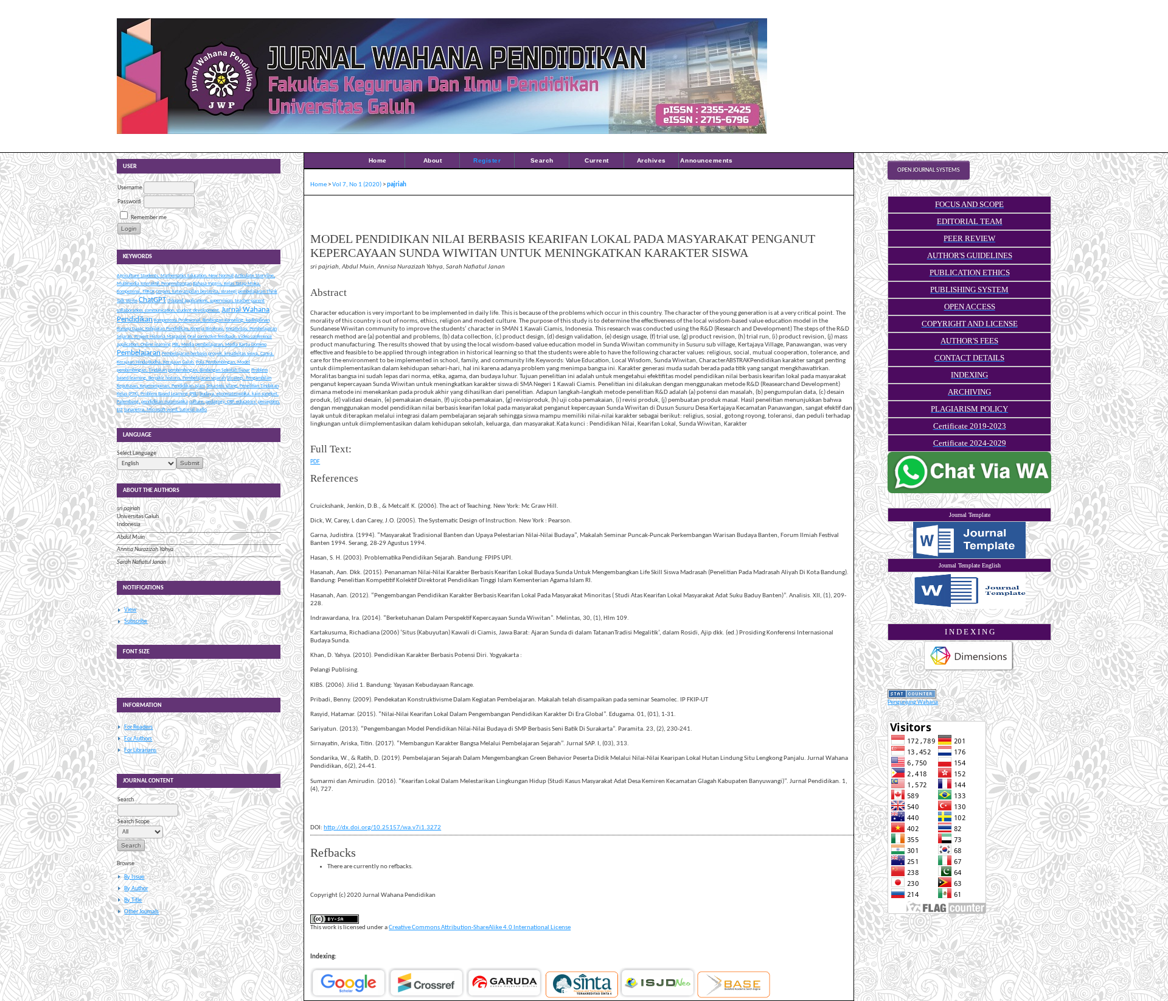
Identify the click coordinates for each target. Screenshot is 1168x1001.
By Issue (134, 877)
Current (597, 160)
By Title (133, 900)
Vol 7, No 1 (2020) (356, 184)
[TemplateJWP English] (969, 590)
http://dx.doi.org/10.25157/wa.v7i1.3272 (382, 827)
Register (487, 160)
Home (378, 160)
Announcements (706, 160)
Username (129, 187)
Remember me (149, 217)
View (130, 609)
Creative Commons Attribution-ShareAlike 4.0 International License (480, 927)
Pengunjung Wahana (913, 702)
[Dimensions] (969, 670)
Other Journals (141, 911)
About (432, 160)
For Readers (138, 727)
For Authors (138, 739)
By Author (136, 888)
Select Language (136, 453)
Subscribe (135, 621)
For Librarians (140, 750)
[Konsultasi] (969, 491)
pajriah (396, 184)
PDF (315, 462)
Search (542, 160)
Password (129, 201)
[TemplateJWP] (969, 540)
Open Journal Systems (928, 170)
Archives (651, 160)
